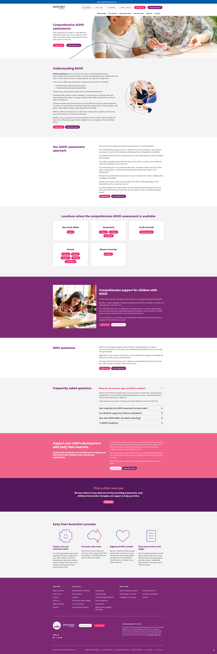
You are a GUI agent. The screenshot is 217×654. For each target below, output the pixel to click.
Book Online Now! (155, 7)
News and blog (58, 604)
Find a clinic (99, 7)
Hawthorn (65, 258)
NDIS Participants (149, 591)
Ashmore (103, 232)
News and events (125, 13)
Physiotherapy (100, 594)
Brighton (66, 254)
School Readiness (101, 601)
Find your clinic (85, 625)
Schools (145, 597)
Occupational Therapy (80, 607)
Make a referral (126, 7)
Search (88, 7)
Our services (113, 13)
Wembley (108, 254)
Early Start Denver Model (81, 601)
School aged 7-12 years (128, 594)
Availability (111, 7)
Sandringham (70, 261)
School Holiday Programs (104, 597)
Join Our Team (139, 13)
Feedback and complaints (92, 650)
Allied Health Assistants (81, 591)
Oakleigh (75, 258)
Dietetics (75, 597)
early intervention (66, 118)
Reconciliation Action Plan (153, 635)
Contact (157, 13)
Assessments (77, 594)
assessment (115, 150)
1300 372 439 (140, 7)
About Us (149, 13)
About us (56, 601)
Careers (55, 607)
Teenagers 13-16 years (128, 597)
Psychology (99, 591)
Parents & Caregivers (150, 594)
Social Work (99, 604)
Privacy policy (149, 650)
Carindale (113, 232)
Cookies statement (107, 650)
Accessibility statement (122, 650)
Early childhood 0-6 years (129, 591)
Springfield (108, 236)
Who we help (101, 13)
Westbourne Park (146, 232)
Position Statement (136, 650)
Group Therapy (78, 604)
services (116, 303)
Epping (70, 232)
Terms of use (159, 650)
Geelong (75, 254)
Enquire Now (59, 45)
